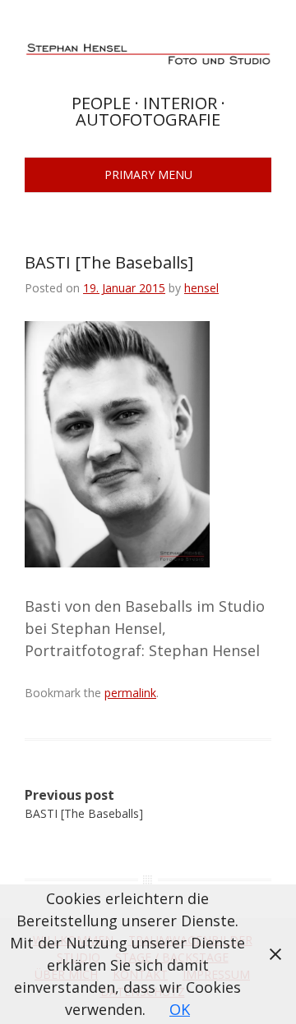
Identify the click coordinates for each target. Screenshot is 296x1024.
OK (179, 1009)
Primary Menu (148, 174)
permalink (130, 692)
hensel (201, 288)
